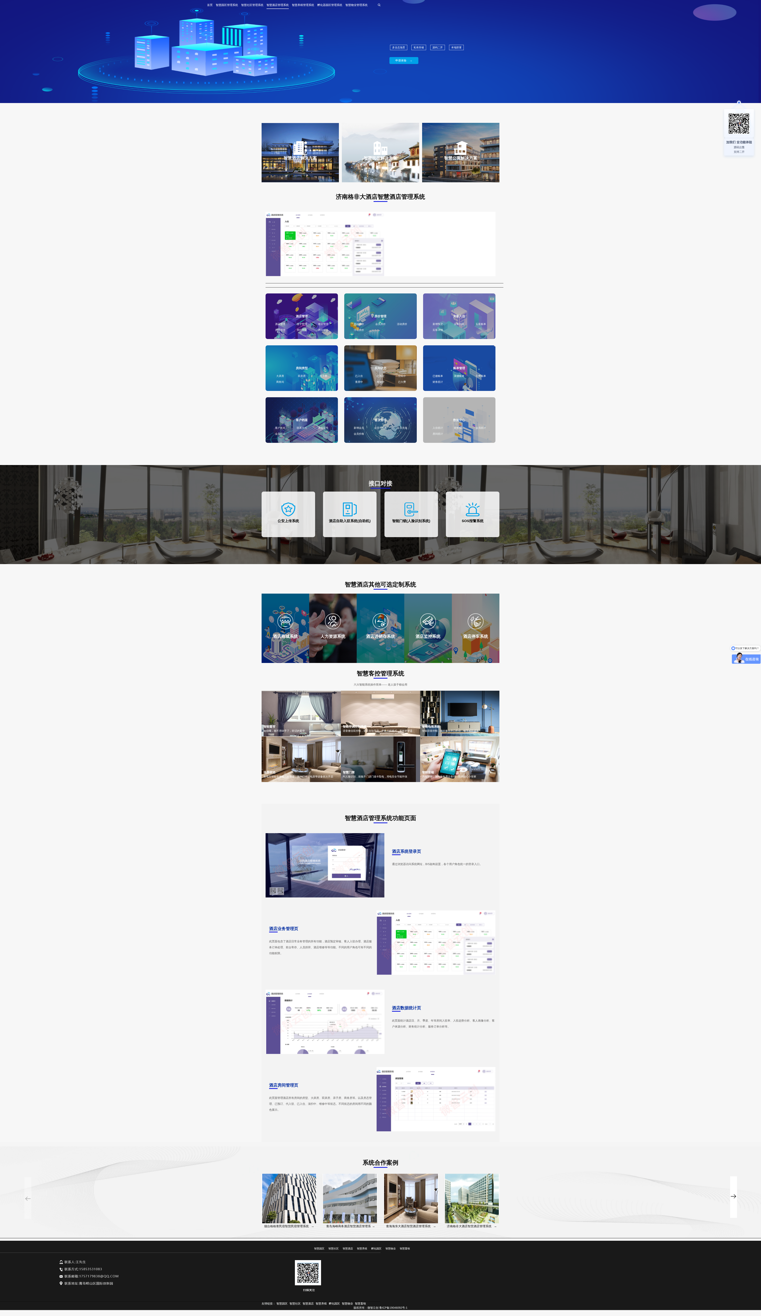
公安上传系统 (288, 521)
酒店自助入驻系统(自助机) (350, 521)
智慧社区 (333, 1248)
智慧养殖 (362, 1248)
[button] (733, 1179)
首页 (210, 5)
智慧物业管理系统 (356, 5)
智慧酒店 (348, 1248)
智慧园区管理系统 (227, 5)
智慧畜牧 (405, 1248)
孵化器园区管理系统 (329, 5)
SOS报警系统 (473, 521)
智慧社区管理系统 (252, 5)
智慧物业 (390, 1248)
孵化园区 (376, 1248)
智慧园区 (319, 1248)
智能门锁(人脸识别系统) (411, 521)
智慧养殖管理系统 (303, 5)
